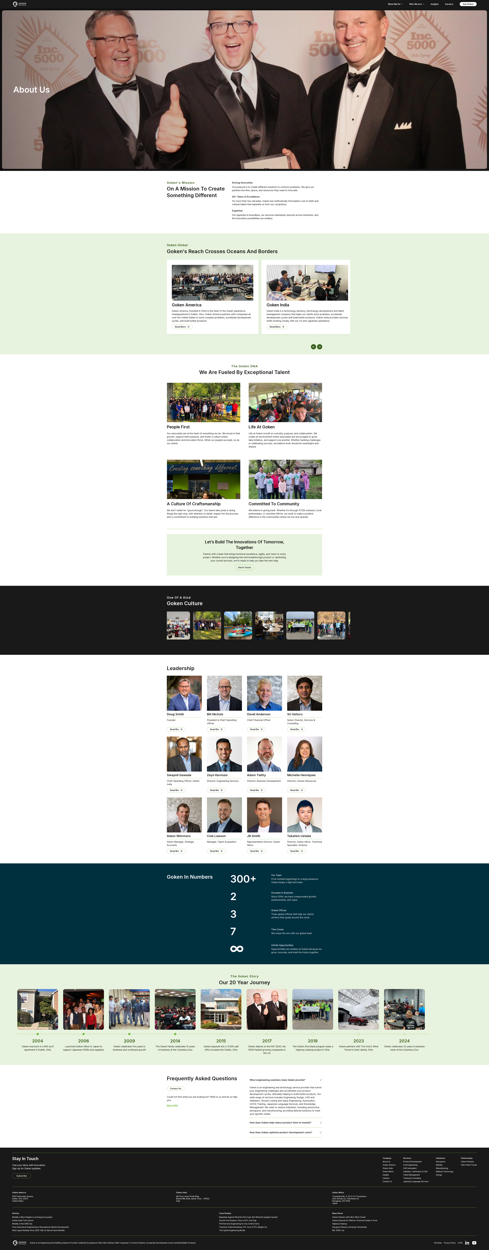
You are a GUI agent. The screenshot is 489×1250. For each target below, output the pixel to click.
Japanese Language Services (415, 1181)
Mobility (439, 1165)
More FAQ (172, 1105)
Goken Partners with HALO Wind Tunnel (348, 1217)
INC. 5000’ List (338, 1230)
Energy (439, 1175)
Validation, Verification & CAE (415, 1171)
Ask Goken (468, 4)
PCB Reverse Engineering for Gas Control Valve (239, 1224)
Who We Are (415, 4)
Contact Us (175, 1088)
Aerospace (440, 1161)
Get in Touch (244, 567)
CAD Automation (410, 1168)
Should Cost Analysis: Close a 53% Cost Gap (237, 1220)
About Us (386, 1161)
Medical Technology (444, 1171)
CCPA (460, 1243)
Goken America (389, 1165)
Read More (169, 326)
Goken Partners (467, 1161)
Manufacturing (442, 1168)
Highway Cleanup (339, 1224)
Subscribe (21, 1175)
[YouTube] (474, 1242)
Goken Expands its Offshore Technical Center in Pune (354, 1220)
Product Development (412, 1161)
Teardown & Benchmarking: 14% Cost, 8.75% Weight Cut (243, 1227)
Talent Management (411, 1175)
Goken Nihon (388, 1171)
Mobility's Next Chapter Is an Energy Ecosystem (32, 1217)
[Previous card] (313, 346)
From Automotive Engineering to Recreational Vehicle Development (40, 1227)
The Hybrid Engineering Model (232, 1230)
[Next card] (319, 346)
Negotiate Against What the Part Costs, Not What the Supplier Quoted (248, 1217)
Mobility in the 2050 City (22, 1224)
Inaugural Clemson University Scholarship (349, 1227)
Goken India (388, 1168)
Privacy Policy (450, 1243)
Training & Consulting (412, 1178)
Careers (449, 4)
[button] (37, 1034)
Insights (435, 4)
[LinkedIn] (467, 1242)
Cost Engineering (410, 1165)
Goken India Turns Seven (22, 1220)
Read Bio (174, 729)
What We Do (394, 4)
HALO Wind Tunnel (469, 1165)
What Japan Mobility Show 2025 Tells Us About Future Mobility (38, 1230)
